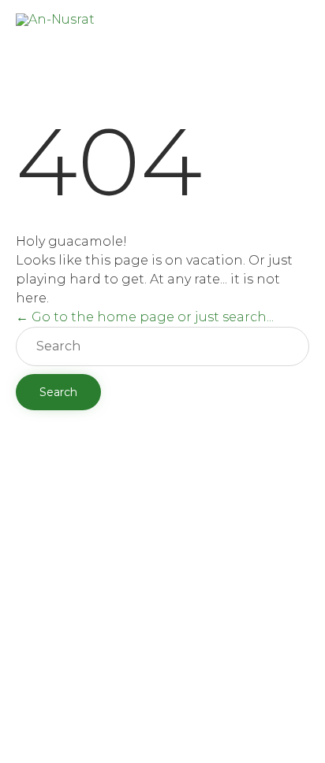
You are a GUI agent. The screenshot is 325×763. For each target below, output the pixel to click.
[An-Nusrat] (55, 25)
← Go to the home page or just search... (145, 316)
